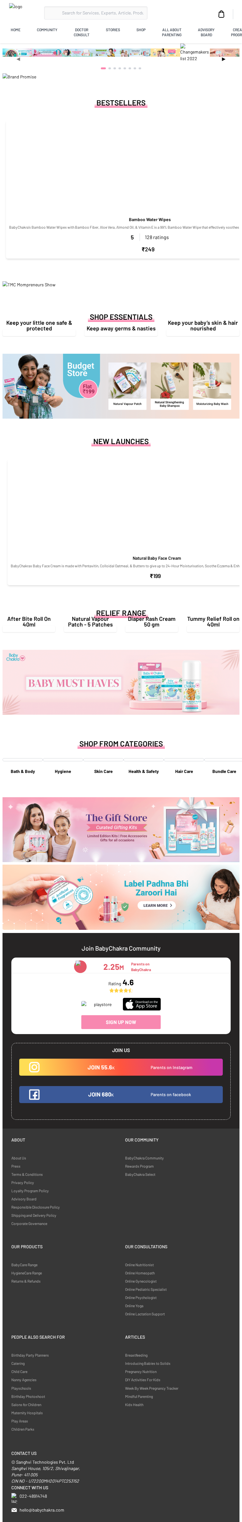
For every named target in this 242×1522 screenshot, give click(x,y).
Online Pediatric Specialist (146, 1289)
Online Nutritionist (139, 1264)
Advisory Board (24, 1199)
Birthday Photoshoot (28, 1396)
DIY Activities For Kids (142, 1379)
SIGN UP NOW (121, 1022)
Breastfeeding (136, 1355)
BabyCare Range (24, 1264)
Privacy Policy (22, 1182)
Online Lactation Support (145, 1314)
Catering (18, 1363)
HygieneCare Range (26, 1273)
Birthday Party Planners (30, 1355)
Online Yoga (134, 1305)
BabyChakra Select (140, 1174)
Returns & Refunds (26, 1281)
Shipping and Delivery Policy (33, 1215)
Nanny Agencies (24, 1379)
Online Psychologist (141, 1297)
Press (15, 1166)
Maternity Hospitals (27, 1412)
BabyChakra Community (144, 1158)
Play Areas (19, 1421)
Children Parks (22, 1429)
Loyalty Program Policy (30, 1190)
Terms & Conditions (27, 1174)
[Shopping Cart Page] (221, 14)
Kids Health (134, 1404)
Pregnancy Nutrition (141, 1371)
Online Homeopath (140, 1273)
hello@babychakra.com (42, 1510)
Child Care (19, 1371)
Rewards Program (139, 1166)
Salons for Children (26, 1404)
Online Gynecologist (141, 1281)
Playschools (21, 1388)
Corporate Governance (29, 1223)
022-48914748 (33, 1496)
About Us (18, 1158)
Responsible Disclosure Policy (35, 1207)
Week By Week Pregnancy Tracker (151, 1388)
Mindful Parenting (139, 1396)
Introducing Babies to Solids (147, 1363)
